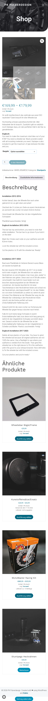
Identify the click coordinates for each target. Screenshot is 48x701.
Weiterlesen (24, 670)
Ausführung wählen (24, 438)
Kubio (25, 693)
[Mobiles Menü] (43, 5)
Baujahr (6, 151)
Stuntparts (41, 170)
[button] (42, 41)
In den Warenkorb (17, 162)
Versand (8, 111)
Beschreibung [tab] (11, 177)
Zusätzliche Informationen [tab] (31, 177)
